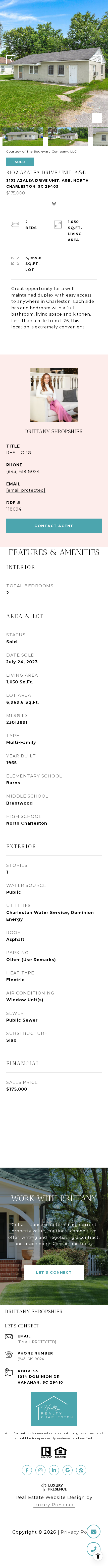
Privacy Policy (78, 1532)
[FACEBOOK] (27, 1470)
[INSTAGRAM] (40, 1470)
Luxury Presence (54, 1505)
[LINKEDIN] (54, 1470)
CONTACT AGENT (54, 526)
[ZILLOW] (81, 1470)
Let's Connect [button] (54, 1272)
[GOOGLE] (68, 1470)
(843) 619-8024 (23, 471)
